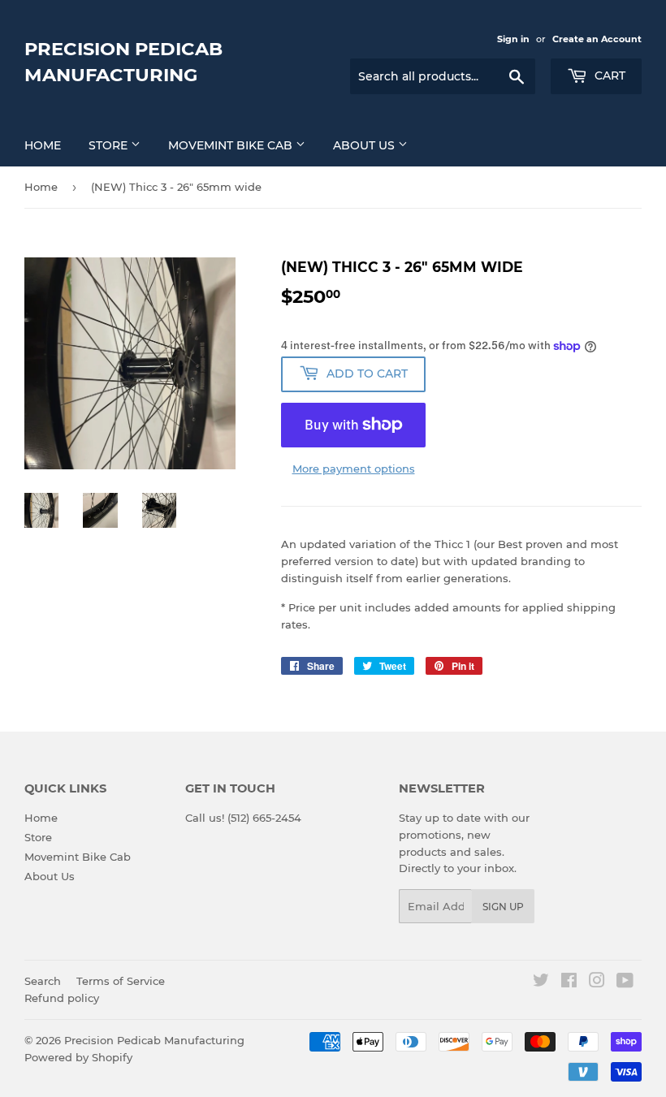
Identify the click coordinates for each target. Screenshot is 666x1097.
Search (42, 980)
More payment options (353, 468)
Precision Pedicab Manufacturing (123, 61)
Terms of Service (120, 980)
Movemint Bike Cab (232, 145)
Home (42, 145)
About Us (365, 145)
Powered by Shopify (78, 1057)
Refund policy (61, 997)
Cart (608, 75)
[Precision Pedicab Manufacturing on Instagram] (597, 982)
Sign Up (503, 906)
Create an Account (597, 39)
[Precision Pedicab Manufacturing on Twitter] (541, 982)
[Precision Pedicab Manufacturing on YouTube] (625, 982)
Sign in (513, 39)
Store (110, 145)
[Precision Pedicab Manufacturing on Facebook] (568, 982)
